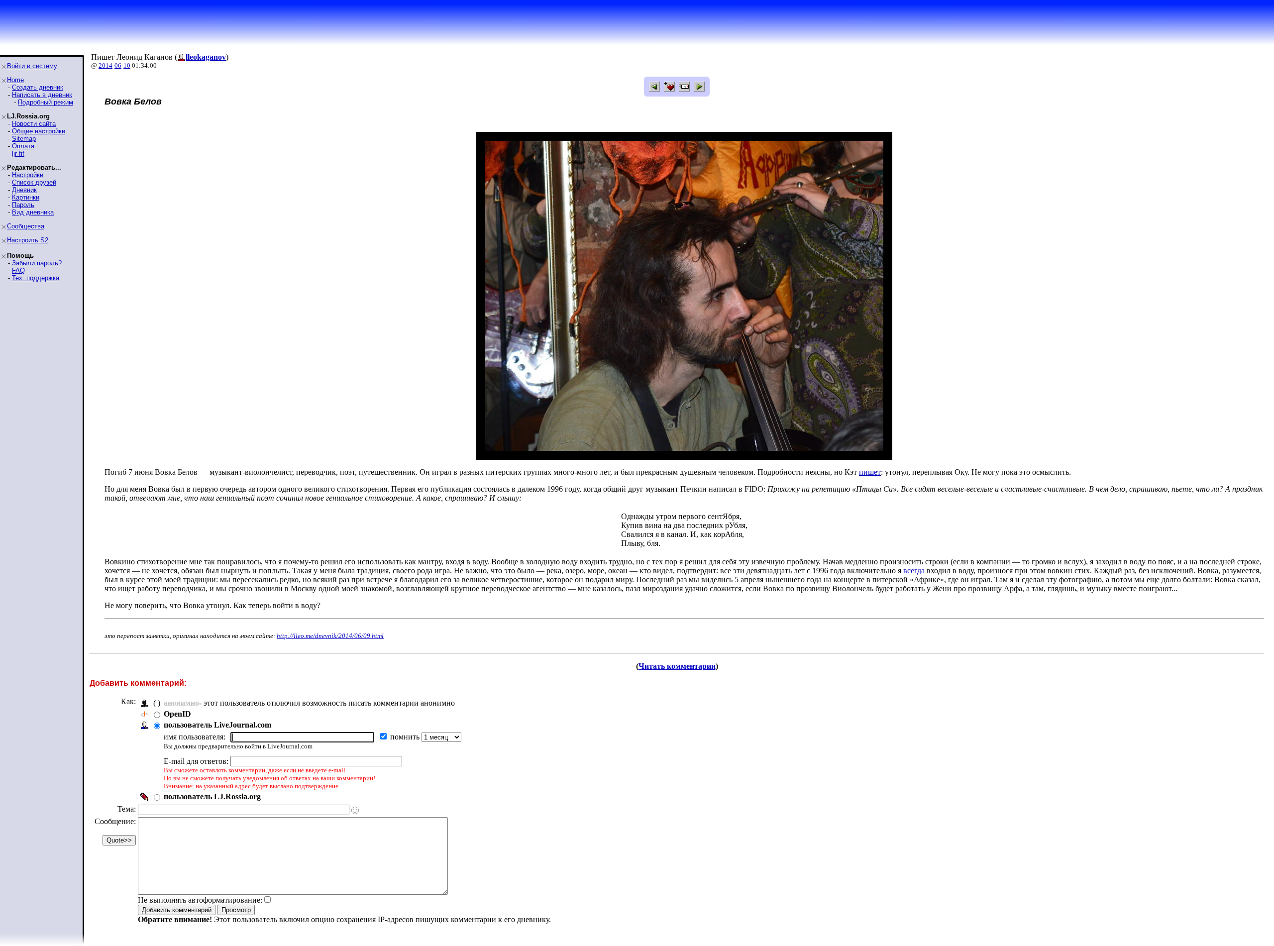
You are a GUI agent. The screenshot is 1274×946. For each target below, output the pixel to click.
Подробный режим (45, 102)
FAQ (18, 270)
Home (15, 80)
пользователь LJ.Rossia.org (212, 796)
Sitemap (24, 138)
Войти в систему (32, 66)
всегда (914, 570)
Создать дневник (37, 87)
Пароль (23, 205)
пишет (870, 472)
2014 (105, 65)
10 (126, 65)
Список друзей (34, 182)
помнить (406, 737)
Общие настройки (38, 131)
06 (117, 65)
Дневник (24, 190)
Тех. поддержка (35, 278)
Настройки (27, 175)
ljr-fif (18, 153)
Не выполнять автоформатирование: (200, 900)
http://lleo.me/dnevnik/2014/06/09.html (330, 635)
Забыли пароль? (37, 263)
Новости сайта (34, 123)
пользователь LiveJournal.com (217, 725)
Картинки (25, 197)
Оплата (23, 146)
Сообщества (25, 226)
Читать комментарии (677, 666)
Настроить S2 (27, 240)
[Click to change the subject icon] (355, 810)
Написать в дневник (42, 95)
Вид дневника (33, 212)
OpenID (177, 714)
